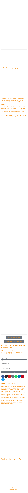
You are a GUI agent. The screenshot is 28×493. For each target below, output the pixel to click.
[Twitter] (3, 379)
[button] (14, 49)
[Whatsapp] (16, 376)
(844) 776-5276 (9, 353)
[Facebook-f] (3, 376)
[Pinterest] (22, 376)
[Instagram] (6, 376)
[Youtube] (9, 376)
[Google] (12, 376)
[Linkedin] (19, 376)
